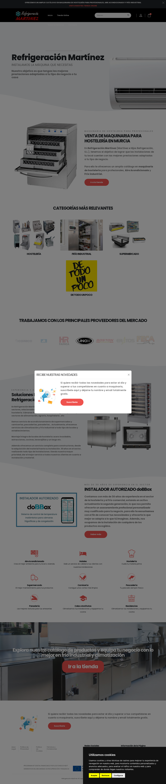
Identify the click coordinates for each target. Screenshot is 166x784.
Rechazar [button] (105, 775)
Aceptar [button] (94, 775)
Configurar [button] (118, 775)
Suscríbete (72, 402)
